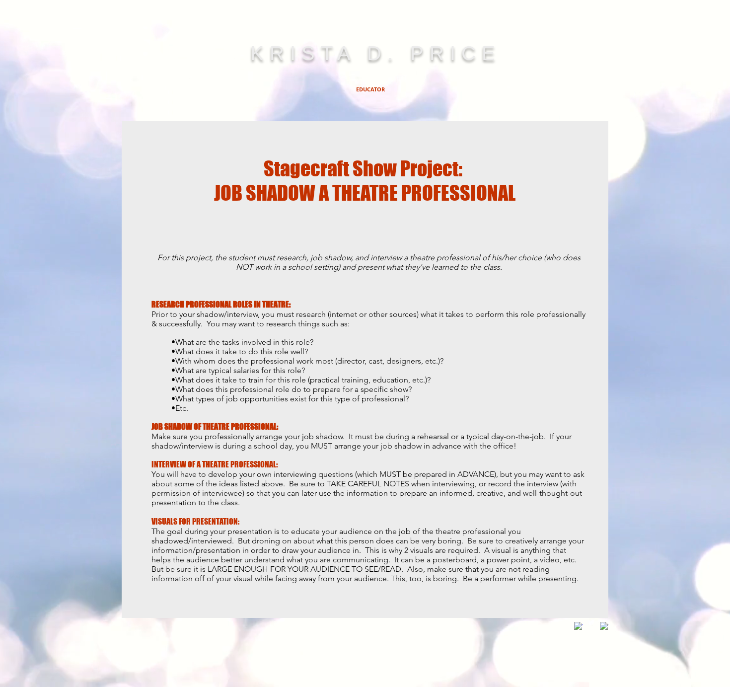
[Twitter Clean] (591, 622)
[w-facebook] (578, 626)
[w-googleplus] (604, 626)
